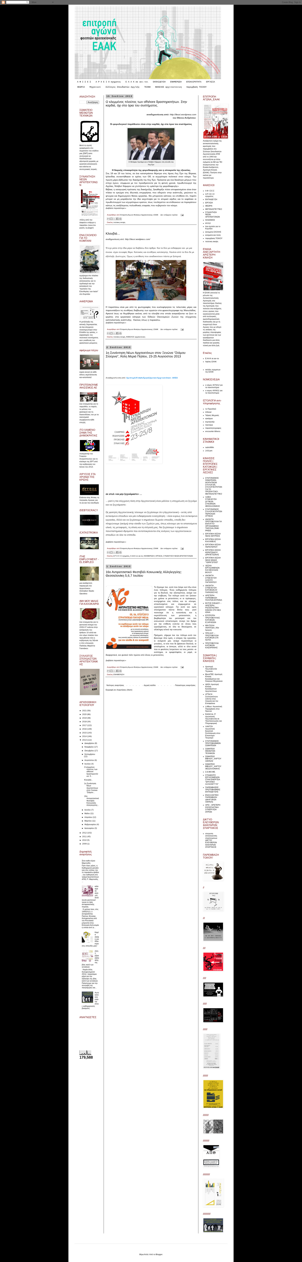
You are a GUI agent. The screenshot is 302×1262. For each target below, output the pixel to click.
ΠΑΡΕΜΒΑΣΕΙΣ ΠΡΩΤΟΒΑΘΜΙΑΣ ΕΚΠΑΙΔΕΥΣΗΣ (212, 789)
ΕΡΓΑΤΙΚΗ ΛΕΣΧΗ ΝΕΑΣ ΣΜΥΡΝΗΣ (213, 535)
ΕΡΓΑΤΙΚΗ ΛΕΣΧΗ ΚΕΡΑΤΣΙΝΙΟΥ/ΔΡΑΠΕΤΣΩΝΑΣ (213, 552)
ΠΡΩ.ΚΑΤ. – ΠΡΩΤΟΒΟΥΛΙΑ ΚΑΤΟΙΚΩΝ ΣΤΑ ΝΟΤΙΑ (211, 636)
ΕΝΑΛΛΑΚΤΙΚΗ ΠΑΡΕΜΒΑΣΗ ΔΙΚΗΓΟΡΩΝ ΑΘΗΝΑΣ (211, 798)
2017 (84, 725)
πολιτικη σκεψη (119, 222)
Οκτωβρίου (89, 751)
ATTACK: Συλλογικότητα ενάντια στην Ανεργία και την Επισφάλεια (211, 698)
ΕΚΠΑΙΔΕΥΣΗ (159, 82)
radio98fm (209, 447)
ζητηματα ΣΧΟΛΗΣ (213, 232)
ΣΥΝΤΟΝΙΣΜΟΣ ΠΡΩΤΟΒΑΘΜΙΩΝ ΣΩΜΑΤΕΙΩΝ (213, 743)
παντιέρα (209, 425)
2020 (84, 714)
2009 (84, 844)
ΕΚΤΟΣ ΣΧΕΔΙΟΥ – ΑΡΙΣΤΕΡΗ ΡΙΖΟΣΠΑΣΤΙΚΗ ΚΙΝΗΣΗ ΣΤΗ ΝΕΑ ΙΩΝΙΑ (213, 607)
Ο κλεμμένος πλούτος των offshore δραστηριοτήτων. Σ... (91, 771)
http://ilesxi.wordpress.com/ (137, 239)
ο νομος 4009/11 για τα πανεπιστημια (213, 391)
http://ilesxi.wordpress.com (183, 114)
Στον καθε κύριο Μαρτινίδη (88, 862)
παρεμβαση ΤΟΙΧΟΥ (196, 87)
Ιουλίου (87, 764)
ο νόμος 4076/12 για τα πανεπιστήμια (214, 386)
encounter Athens (212, 431)
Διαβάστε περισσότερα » (116, 208)
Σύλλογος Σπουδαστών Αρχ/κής (123, 87)
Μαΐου (87, 813)
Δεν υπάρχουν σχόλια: (169, 215)
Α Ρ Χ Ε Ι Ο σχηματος (108, 82)
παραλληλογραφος (213, 428)
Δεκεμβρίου (89, 743)
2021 (84, 711)
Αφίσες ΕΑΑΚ (211, 362)
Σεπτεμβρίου (89, 754)
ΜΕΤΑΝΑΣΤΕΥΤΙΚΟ (213, 209)
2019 (84, 718)
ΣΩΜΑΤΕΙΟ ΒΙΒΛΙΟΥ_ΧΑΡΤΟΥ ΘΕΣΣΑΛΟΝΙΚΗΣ (213, 766)
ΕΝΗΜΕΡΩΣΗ (176, 82)
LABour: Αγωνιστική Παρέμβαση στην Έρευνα (213, 708)
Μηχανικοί (95, 87)
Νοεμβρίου (89, 747)
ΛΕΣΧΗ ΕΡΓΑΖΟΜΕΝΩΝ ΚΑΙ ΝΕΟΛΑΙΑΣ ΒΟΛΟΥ (212, 569)
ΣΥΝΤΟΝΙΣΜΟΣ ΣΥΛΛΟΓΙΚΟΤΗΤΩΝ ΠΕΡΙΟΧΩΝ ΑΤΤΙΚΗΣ (213, 512)
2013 (84, 740)
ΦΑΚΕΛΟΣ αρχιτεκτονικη (168, 87)
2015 (84, 733)
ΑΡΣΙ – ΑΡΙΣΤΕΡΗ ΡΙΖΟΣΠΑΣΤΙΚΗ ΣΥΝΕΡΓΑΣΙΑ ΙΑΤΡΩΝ (212, 808)
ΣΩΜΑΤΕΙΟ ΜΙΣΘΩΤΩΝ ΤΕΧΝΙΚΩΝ (210, 751)
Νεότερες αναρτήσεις (115, 685)
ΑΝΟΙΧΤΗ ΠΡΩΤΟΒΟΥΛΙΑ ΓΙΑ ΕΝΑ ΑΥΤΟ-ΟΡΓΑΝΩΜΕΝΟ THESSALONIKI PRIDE (213, 525)
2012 (84, 833)
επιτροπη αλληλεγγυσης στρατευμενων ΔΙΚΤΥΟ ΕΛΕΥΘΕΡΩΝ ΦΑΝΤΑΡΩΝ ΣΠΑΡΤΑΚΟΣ (211, 840)
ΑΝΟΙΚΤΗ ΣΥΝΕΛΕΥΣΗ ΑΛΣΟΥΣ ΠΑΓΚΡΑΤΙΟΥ (211, 578)
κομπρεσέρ (210, 422)
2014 (84, 736)
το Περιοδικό (210, 409)
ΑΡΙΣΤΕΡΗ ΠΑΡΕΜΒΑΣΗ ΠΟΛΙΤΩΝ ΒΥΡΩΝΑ (213, 597)
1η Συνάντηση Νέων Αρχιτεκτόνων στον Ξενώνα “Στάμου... (91, 788)
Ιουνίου (87, 810)
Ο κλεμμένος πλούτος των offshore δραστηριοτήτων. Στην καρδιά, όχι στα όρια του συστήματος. (146, 103)
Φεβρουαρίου (90, 824)
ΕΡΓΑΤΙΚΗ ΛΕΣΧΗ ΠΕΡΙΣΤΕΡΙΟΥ (213, 546)
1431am (208, 451)
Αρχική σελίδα (150, 685)
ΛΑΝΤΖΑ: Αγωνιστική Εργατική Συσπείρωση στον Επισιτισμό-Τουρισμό (212, 732)
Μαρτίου (88, 821)
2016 (84, 729)
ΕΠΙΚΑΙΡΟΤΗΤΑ (193, 82)
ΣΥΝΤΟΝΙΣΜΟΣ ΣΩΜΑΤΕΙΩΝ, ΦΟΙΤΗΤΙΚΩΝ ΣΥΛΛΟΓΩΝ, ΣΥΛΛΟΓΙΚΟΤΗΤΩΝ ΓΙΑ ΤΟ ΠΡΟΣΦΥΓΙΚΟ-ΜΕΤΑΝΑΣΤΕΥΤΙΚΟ (213, 486)
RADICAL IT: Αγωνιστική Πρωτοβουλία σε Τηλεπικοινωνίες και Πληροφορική (213, 718)
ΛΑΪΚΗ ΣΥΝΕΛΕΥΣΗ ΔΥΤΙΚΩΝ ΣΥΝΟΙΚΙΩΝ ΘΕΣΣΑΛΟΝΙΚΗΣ (212, 501)
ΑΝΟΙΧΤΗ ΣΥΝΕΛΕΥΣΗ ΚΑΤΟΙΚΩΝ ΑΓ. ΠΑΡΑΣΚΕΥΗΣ (211, 589)
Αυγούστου (89, 760)
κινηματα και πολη (213, 235)
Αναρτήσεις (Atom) (124, 690)
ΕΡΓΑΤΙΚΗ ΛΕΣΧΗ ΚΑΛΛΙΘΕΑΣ (213, 540)
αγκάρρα (209, 418)
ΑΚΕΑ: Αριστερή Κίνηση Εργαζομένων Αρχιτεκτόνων (212, 687)
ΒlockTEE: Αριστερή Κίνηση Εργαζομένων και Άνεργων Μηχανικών (214, 677)
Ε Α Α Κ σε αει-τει (137, 82)
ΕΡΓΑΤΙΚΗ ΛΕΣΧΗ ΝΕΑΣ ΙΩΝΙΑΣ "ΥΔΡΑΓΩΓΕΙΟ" (213, 560)
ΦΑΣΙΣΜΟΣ (210, 220)
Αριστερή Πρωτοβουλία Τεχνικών (211, 669)
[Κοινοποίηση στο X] (114, 218)
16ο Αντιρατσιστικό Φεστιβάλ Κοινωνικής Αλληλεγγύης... (91, 800)
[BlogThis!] (111, 218)
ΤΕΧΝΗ (147, 87)
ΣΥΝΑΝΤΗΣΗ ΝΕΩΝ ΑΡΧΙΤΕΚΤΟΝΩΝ (178, 556)
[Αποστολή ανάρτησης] (182, 215)
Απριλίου (88, 817)
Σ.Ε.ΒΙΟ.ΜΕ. (210, 772)
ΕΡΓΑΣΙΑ (210, 82)
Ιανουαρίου (89, 828)
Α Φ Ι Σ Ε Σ (84, 82)
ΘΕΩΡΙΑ (81, 87)
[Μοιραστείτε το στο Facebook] (117, 218)
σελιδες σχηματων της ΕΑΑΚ (212, 371)
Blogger (159, 1254)
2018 (84, 722)
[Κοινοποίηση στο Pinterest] (120, 218)
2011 (84, 836)
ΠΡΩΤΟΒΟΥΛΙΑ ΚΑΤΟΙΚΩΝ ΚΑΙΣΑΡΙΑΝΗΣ (211, 645)
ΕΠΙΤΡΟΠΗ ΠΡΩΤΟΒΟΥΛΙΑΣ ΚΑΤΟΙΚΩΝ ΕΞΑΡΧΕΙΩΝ (212, 618)
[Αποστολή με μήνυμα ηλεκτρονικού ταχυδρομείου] (108, 218)
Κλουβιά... (113, 233)
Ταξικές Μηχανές (212, 415)
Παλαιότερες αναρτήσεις (185, 685)
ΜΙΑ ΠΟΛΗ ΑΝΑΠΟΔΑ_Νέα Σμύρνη (212, 627)
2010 (84, 840)
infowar (208, 412)
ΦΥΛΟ (208, 223)
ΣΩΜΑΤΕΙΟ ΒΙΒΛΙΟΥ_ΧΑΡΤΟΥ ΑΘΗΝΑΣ (213, 758)
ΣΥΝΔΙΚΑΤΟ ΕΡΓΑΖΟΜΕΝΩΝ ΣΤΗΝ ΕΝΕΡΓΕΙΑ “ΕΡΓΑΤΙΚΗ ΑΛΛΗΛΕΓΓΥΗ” (212, 779)
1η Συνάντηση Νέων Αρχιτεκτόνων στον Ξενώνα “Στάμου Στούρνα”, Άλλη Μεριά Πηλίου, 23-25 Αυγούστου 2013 (145, 354)
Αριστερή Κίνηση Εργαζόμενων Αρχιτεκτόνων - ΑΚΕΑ (152, 377)
